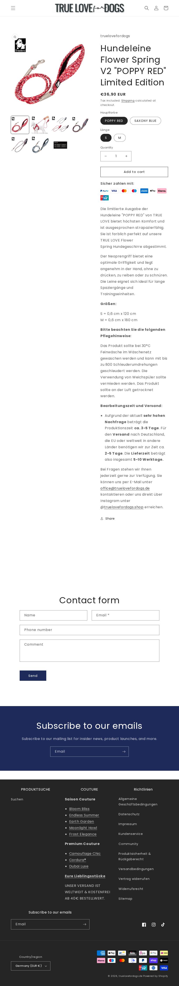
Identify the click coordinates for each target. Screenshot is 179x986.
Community (128, 844)
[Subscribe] (124, 751)
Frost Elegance (83, 834)
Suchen (17, 799)
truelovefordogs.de (131, 976)
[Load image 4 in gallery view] (81, 125)
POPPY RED (114, 121)
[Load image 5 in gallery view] (20, 145)
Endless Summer (84, 815)
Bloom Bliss (79, 808)
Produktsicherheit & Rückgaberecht (135, 856)
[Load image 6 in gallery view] (40, 145)
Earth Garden (81, 821)
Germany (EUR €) (28, 966)
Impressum (128, 824)
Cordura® (77, 859)
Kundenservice (131, 834)
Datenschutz (129, 814)
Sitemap (125, 898)
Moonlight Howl (83, 827)
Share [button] (110, 518)
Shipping (128, 100)
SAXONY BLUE (145, 121)
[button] (13, 8)
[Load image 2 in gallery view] (40, 125)
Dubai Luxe (79, 866)
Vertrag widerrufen (134, 879)
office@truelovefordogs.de (125, 488)
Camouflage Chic (85, 853)
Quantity (106, 147)
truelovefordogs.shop (124, 507)
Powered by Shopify (155, 976)
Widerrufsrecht (131, 889)
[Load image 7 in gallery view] (60, 145)
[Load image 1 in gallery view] (20, 125)
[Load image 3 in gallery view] (60, 125)
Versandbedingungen (136, 869)
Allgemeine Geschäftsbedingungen (138, 802)
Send (33, 675)
